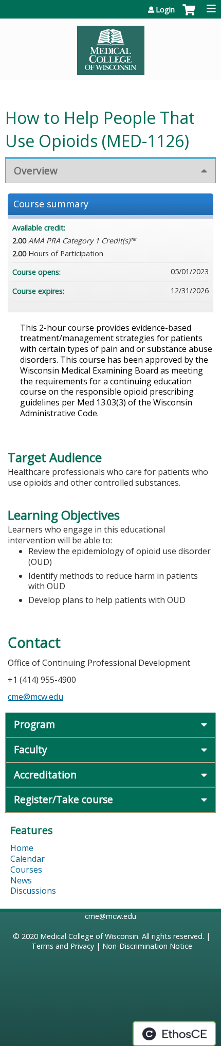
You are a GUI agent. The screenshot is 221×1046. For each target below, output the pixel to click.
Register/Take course (63, 799)
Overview (36, 171)
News (21, 880)
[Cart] (188, 15)
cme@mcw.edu (35, 696)
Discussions (33, 890)
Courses (26, 869)
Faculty (30, 749)
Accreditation (45, 775)
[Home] (110, 47)
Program (34, 724)
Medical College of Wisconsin (89, 936)
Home (21, 848)
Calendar (27, 858)
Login (165, 9)
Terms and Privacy (62, 946)
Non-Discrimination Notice (147, 946)
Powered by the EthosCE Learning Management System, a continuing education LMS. (174, 1033)
